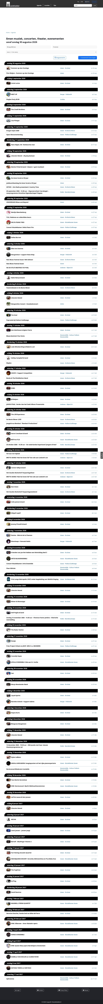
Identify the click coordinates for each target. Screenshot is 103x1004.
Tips (55, 5)
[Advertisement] (51, 19)
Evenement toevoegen (88, 58)
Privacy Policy (63, 990)
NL (78, 2)
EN (82, 2)
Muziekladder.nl (56, 1002)
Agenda (39, 5)
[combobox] (51, 52)
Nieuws (86, 990)
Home (8, 32)
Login (18, 990)
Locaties (47, 5)
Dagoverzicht (60, 58)
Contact (41, 990)
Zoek (94, 5)
